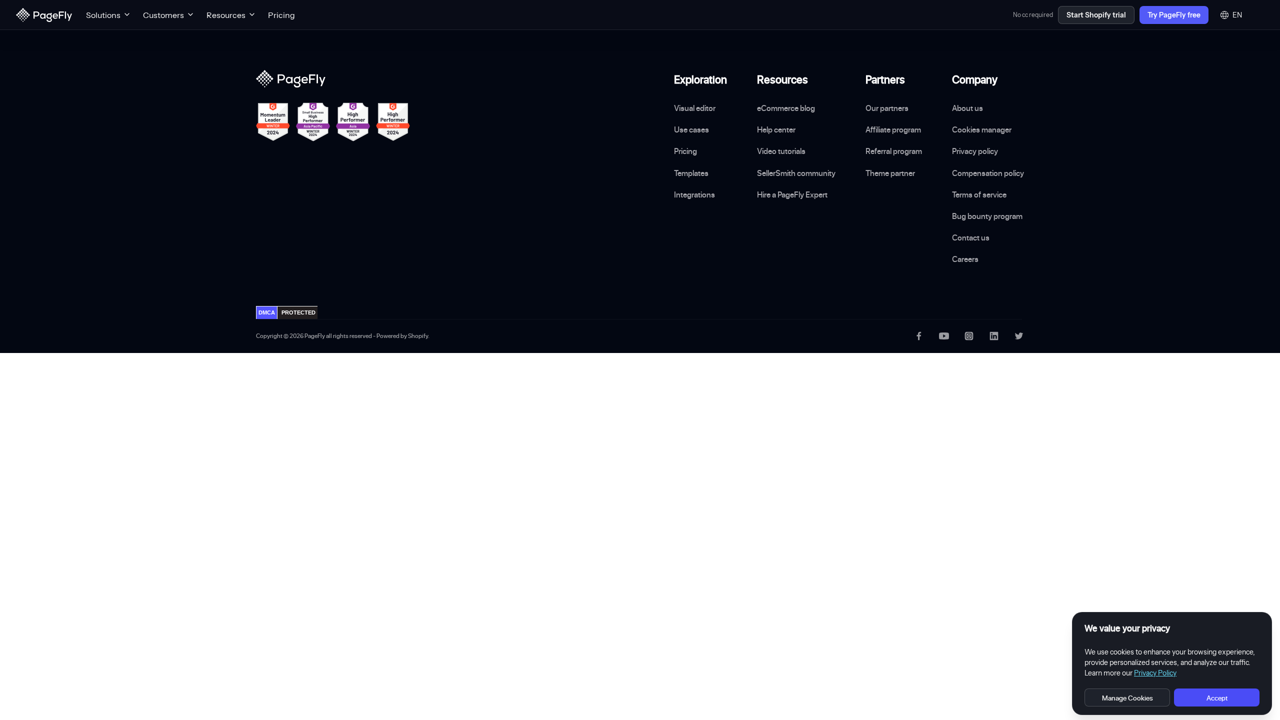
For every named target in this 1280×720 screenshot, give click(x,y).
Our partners (887, 108)
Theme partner (890, 173)
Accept (1217, 697)
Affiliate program (893, 129)
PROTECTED (299, 313)
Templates (691, 173)
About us (967, 108)
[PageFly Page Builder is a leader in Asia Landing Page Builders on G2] (353, 122)
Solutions (103, 15)
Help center (776, 129)
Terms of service (979, 194)
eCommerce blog (786, 108)
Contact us (971, 237)
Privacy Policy (1155, 673)
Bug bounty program (987, 216)
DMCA (266, 313)
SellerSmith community (796, 173)
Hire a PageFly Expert (792, 194)
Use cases (691, 129)
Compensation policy (988, 173)
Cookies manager (982, 129)
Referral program (894, 151)
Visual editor (695, 108)
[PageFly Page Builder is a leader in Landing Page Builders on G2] (273, 122)
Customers (163, 15)
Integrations (694, 194)
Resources (226, 15)
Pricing (281, 15)
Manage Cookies (1127, 697)
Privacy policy (975, 151)
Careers (965, 259)
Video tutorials (781, 151)
